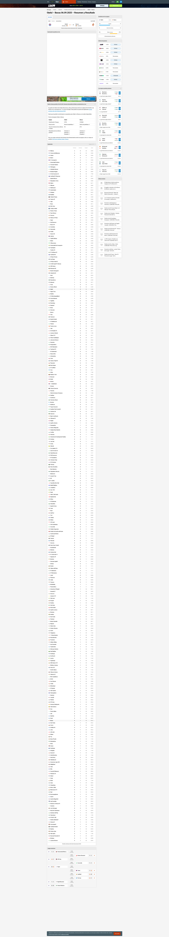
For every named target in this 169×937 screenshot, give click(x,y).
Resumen (50, 17)
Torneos (90, 1)
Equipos (94, 1)
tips (58, 2)
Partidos (79, 1)
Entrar (113, 1)
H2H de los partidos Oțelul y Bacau (60, 139)
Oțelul (66, 24)
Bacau (77, 24)
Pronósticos (84, 1)
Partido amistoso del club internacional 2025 (71, 843)
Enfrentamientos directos (110, 36)
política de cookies (65, 934)
